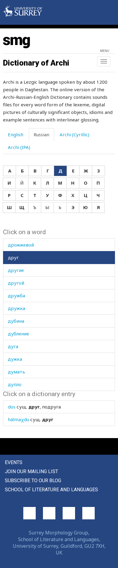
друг (13, 257)
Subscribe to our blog (33, 480)
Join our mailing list (31, 471)
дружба (16, 295)
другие (16, 270)
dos (11, 407)
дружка (16, 308)
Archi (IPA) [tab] (19, 147)
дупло (14, 384)
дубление (18, 334)
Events (13, 462)
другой (16, 283)
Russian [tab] (41, 134)
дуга (13, 346)
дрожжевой (21, 245)
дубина (16, 321)
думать (16, 372)
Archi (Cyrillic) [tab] (74, 134)
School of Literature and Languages (51, 489)
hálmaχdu (18, 419)
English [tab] (15, 134)
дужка (15, 359)
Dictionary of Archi (36, 62)
